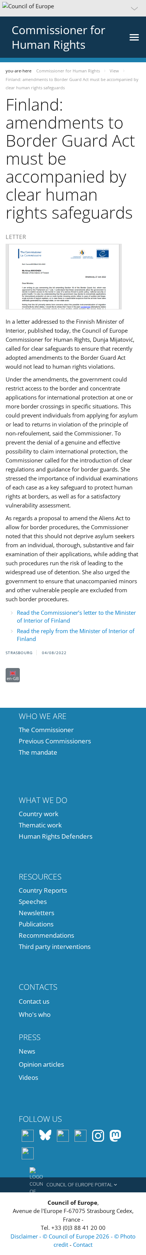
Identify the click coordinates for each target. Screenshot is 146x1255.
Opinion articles (41, 1064)
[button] (73, 8)
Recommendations (46, 935)
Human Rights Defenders (55, 836)
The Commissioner (46, 729)
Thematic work (40, 825)
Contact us (34, 1001)
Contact (82, 1244)
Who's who (35, 1014)
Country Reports (43, 890)
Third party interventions (55, 946)
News (27, 1051)
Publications (36, 924)
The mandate (38, 752)
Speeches (33, 901)
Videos (28, 1077)
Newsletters (36, 912)
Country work (38, 813)
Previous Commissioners (55, 741)
